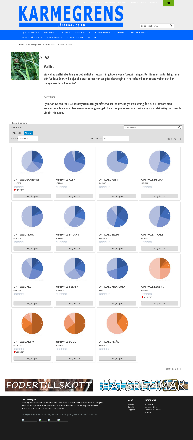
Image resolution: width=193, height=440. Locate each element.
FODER (65, 32)
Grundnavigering (33, 44)
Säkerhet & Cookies (153, 409)
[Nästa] (178, 138)
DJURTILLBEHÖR (29, 32)
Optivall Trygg (24, 234)
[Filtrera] (179, 127)
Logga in (153, 3)
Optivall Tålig (109, 234)
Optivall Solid (66, 341)
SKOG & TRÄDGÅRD (31, 37)
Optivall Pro (23, 286)
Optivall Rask (108, 179)
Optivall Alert (66, 179)
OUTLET (92, 37)
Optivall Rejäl (109, 341)
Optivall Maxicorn (112, 286)
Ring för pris (32, 196)
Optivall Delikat (153, 179)
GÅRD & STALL (82, 32)
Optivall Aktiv (24, 341)
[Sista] (181, 138)
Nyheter (134, 3)
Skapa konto (110, 3)
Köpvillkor (149, 404)
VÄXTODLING (101, 32)
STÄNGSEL (119, 32)
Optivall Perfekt (68, 286)
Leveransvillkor (151, 407)
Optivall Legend (152, 286)
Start (86, 3)
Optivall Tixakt (152, 234)
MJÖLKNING (49, 32)
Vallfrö (61, 44)
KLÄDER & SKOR (138, 32)
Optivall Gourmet (26, 179)
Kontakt (144, 3)
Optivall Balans (67, 234)
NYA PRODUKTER (75, 37)
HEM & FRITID (53, 37)
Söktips (148, 412)
